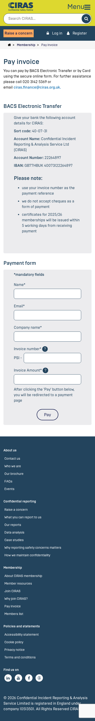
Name (19, 285)
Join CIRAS (12, 591)
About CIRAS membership (23, 576)
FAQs (8, 481)
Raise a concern (19, 33)
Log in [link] (56, 33)
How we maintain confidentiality (27, 555)
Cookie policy (13, 642)
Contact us (12, 459)
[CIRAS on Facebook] (29, 678)
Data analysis (14, 532)
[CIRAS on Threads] (39, 678)
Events (9, 489)
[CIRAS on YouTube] (18, 678)
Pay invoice (49, 45)
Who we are (12, 466)
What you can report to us (23, 517)
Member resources (18, 583)
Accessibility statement (21, 635)
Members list (13, 614)
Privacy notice (14, 650)
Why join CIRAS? (16, 599)
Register (79, 33)
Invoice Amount (27, 370)
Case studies (14, 540)
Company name (27, 327)
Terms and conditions (20, 657)
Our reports (12, 525)
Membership (26, 45)
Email (18, 306)
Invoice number (27, 349)
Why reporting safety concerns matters (32, 548)
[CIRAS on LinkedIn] (8, 678)
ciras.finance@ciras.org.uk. (37, 87)
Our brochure (14, 474)
